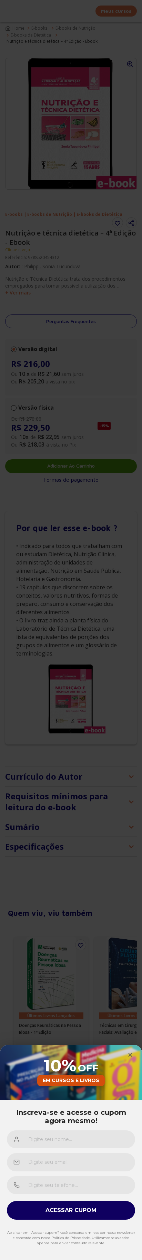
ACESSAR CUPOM (71, 1210)
